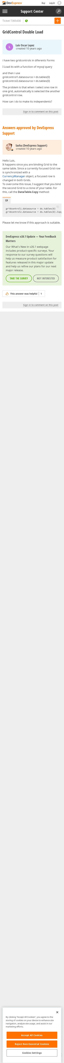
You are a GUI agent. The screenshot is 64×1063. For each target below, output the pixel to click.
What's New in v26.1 (23, 247)
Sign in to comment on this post (40, 111)
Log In (52, 2)
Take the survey (19, 278)
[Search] (59, 11)
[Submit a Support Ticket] (57, 21)
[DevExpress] (12, 3)
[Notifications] (59, 3)
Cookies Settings (32, 1052)
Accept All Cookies (32, 1035)
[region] (31, 1035)
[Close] (57, 1012)
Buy (43, 2)
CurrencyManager (13, 176)
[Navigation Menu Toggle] (4, 11)
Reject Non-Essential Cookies (32, 1044)
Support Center (32, 11)
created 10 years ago (29, 48)
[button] (58, 207)
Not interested (46, 278)
